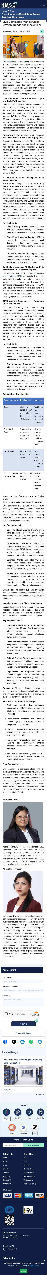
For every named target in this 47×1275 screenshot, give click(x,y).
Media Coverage (30, 1184)
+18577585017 (11, 1249)
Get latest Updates (34, 1145)
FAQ (25, 1161)
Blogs (5, 1161)
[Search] (40, 5)
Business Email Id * (10, 987)
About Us (6, 1176)
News (5, 1165)
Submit (23, 1024)
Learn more (34, 1265)
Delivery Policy (29, 1176)
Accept (23, 1271)
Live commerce (9, 62)
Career (5, 1169)
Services (6, 1173)
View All (40, 1094)
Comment (6, 996)
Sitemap (27, 1165)
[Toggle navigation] (44, 5)
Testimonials (28, 1180)
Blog (12, 11)
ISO (25, 1158)
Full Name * (7, 977)
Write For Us (7, 1184)
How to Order (29, 1169)
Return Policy (29, 1173)
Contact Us (7, 1180)
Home (5, 11)
